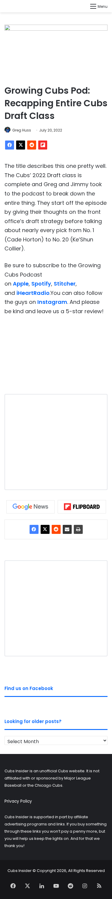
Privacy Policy (18, 801)
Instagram (52, 302)
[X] (20, 145)
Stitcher (65, 283)
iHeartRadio (33, 293)
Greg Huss (21, 130)
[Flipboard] (42, 145)
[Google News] (30, 506)
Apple (21, 283)
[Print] (78, 529)
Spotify (41, 283)
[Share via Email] (67, 529)
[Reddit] (31, 145)
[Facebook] (9, 145)
